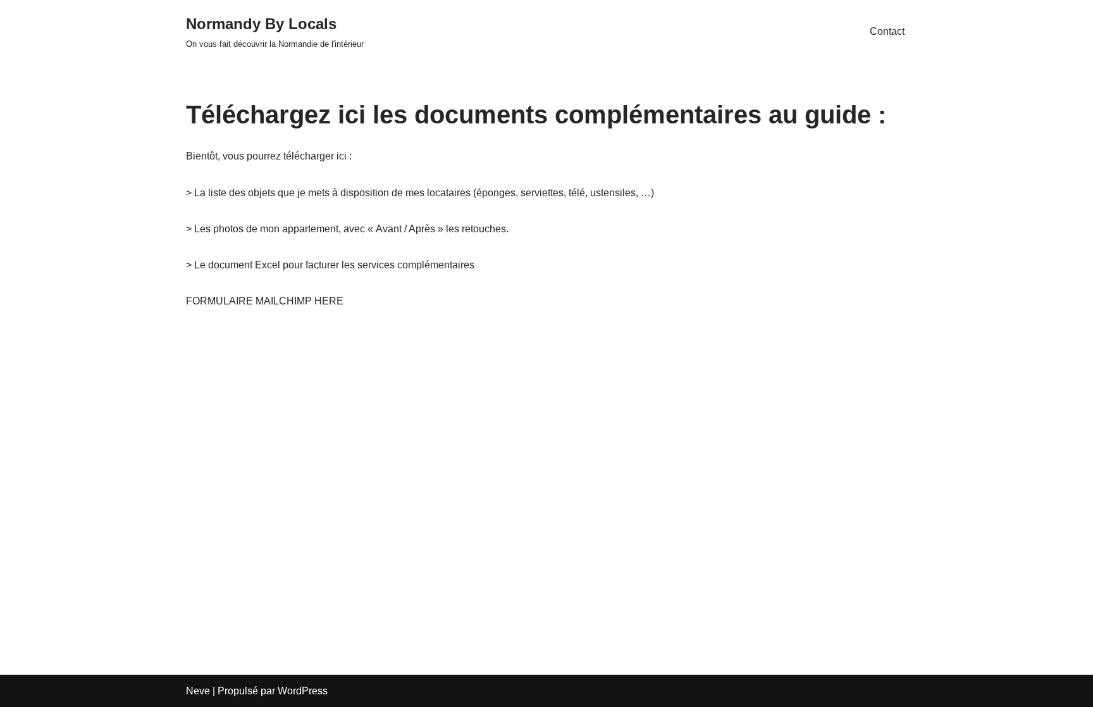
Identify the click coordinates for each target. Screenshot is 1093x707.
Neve (198, 690)
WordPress (303, 690)
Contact (887, 31)
